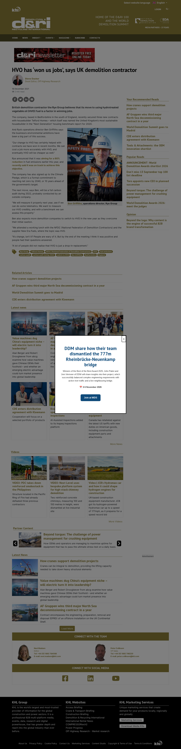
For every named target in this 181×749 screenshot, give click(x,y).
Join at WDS (90, 397)
